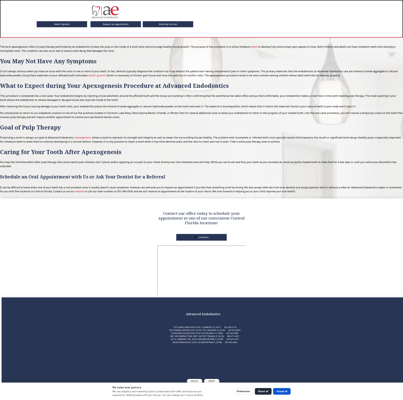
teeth (254, 46)
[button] (62, 24)
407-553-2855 (232, 333)
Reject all (263, 391)
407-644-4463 (231, 342)
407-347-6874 (234, 330)
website (79, 191)
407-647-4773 (232, 339)
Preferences (243, 391)
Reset (212, 381)
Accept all (281, 391)
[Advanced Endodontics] (203, 358)
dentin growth (96, 75)
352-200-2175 (230, 327)
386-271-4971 (233, 336)
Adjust (194, 381)
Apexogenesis (83, 137)
